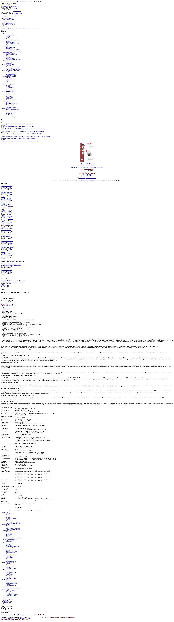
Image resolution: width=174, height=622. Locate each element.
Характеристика (7, 307)
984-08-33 (17, 11)
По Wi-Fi (8, 71)
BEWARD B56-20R (5, 205)
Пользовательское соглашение (24, 618)
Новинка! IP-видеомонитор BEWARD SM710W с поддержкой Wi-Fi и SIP (18, 138)
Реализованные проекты (9, 24)
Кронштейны (9, 113)
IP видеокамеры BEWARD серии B (18, 28)
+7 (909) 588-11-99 (5, 608)
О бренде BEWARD (8, 18)
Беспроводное (9, 66)
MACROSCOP (9, 79)
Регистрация (3, 4)
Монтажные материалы (8, 91)
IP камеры (7, 28)
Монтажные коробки (11, 93)
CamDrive (8, 41)
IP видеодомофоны (7, 52)
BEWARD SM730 (5, 286)
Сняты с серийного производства (14, 44)
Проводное (8, 65)
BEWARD (8, 77)
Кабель (7, 92)
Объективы (6, 101)
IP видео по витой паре (11, 73)
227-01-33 (13, 8)
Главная (2, 28)
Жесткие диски (6, 108)
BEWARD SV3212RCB (6, 230)
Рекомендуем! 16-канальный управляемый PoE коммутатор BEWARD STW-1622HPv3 (21, 133)
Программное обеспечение (9, 76)
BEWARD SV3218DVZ (6, 242)
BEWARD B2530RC (5, 236)
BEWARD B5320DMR (6, 193)
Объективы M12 (10, 106)
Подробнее (118, 180)
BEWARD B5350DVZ (6, 211)
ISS (7, 80)
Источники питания (10, 112)
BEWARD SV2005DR (6, 271)
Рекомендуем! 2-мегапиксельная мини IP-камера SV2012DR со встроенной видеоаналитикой (22, 131)
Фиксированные (10, 102)
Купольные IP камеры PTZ (12, 40)
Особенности (6, 309)
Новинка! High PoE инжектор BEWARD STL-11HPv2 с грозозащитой (17, 124)
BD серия (8, 38)
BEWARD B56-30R (5, 254)
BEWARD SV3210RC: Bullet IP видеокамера (11, 265)
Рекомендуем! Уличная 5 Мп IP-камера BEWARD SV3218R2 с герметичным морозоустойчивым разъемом (25, 136)
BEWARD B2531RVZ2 (6, 199)
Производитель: (4, 188)
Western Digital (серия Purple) (12, 109)
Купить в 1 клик (9, 305)
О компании (6, 597)
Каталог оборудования (8, 19)
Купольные (8, 85)
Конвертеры (9, 55)
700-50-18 (18, 13)
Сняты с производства (11, 75)
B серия (8, 36)
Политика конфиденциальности (8, 618)
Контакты (5, 25)
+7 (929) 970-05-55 (5, 606)
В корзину (3, 191)
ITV (7, 81)
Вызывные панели (10, 53)
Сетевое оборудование (8, 64)
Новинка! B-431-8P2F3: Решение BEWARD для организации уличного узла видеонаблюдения (22, 128)
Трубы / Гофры (9, 97)
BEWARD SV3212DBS (6, 217)
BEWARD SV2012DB (6, 224)
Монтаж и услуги (7, 602)
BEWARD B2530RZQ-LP (6, 248)
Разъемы (8, 95)
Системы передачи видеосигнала (11, 70)
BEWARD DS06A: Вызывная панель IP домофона (12, 282)
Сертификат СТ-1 (10, 35)
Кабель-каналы (9, 96)
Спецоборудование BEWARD (13, 43)
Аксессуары (9, 57)
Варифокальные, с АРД (11, 104)
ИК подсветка (9, 114)
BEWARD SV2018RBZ (6, 187)
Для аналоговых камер (11, 74)
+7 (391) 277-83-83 (5, 611)
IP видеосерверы (7, 46)
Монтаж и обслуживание (9, 23)
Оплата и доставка (7, 22)
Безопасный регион (10, 42)
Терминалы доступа (10, 62)
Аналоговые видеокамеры (9, 84)
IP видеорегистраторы (11, 47)
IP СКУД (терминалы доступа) (10, 60)
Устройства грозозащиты (12, 115)
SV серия (8, 37)
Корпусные (8, 86)
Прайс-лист (6, 20)
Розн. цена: (3, 189)
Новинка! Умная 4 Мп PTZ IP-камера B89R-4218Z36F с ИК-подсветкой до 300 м (19, 141)
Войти (9, 4)
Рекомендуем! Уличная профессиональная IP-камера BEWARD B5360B (17, 126)
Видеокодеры (9, 48)
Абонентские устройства (12, 54)
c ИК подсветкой (10, 87)
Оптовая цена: (4, 303)
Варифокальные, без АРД (12, 103)
